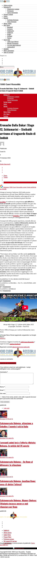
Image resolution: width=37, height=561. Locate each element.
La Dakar (3, 202)
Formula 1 (16, 215)
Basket (6, 18)
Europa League (8, 14)
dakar (14, 347)
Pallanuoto (10, 31)
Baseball (10, 27)
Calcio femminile (12, 13)
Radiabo (6, 49)
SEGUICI (2, 338)
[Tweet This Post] (20, 169)
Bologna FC (7, 7)
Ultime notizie (8, 5)
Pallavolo (10, 32)
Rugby (9, 34)
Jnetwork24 (11, 47)
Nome (2, 387)
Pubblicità (6, 530)
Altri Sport (7, 25)
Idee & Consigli (8, 52)
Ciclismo (10, 29)
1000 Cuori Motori (12, 42)
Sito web (3, 393)
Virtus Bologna (11, 22)
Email (2, 390)
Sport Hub (7, 40)
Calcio (5, 16)
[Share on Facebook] (20, 167)
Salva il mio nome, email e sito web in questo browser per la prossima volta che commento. (18, 397)
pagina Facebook (15, 344)
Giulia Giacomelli (5, 164)
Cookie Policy (7, 535)
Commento (4, 372)
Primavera (10, 11)
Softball (9, 36)
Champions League (13, 9)
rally (28, 347)
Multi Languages (9, 51)
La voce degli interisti (14, 45)
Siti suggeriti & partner (10, 541)
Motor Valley (8, 23)
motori (18, 347)
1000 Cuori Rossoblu (27, 342)
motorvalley (23, 347)
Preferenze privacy (9, 539)
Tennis (9, 38)
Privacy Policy (7, 537)
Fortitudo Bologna (12, 20)
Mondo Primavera (12, 43)
